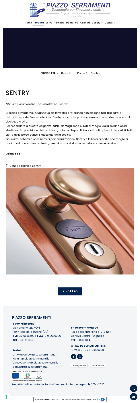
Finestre (59, 22)
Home (28, 22)
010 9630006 (53, 336)
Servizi (49, 22)
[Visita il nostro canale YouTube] (80, 357)
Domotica (72, 22)
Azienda (85, 22)
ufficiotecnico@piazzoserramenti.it (35, 354)
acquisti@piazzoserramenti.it (31, 367)
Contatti (110, 22)
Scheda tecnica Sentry (25, 166)
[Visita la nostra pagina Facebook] (74, 357)
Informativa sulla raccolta (46, 399)
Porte (81, 73)
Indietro (71, 291)
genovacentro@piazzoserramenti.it (35, 362)
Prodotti (39, 22)
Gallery (96, 22)
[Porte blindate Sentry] (70, 221)
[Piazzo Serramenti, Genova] (70, 8)
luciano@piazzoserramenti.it (31, 358)
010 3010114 (83, 340)
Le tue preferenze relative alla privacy (79, 399)
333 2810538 (27, 340)
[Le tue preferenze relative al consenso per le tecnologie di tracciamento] (6, 396)
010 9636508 (26, 336)
